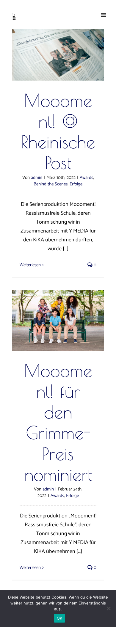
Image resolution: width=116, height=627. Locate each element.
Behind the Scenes (51, 184)
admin (36, 177)
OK (59, 618)
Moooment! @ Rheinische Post (58, 131)
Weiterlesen (30, 265)
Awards (86, 177)
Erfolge (76, 184)
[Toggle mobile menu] (104, 15)
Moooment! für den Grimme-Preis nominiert (58, 422)
